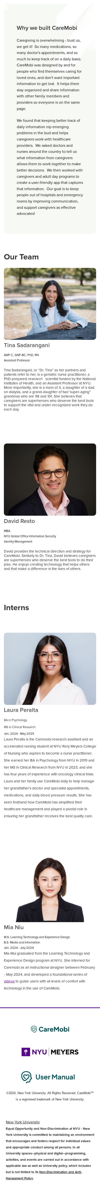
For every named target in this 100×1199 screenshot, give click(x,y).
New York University (23, 1122)
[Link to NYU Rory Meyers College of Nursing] (50, 1052)
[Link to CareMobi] (50, 1029)
